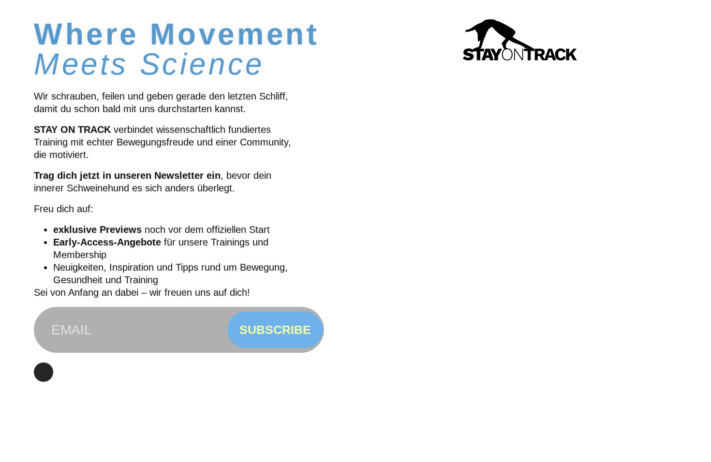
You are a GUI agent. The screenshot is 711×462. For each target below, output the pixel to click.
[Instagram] (43, 372)
